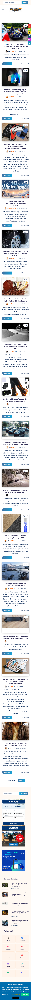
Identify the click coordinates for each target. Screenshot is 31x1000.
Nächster (21, 780)
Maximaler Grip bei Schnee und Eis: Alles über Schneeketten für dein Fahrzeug (15, 253)
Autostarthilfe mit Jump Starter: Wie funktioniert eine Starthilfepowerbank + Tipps (15, 146)
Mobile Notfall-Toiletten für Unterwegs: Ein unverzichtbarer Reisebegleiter (20, 885)
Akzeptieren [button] (25, 994)
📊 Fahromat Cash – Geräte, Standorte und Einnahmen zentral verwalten (15, 46)
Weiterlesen (8, 64)
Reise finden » (13, 823)
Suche (25, 2)
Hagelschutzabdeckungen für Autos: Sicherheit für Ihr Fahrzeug (20, 922)
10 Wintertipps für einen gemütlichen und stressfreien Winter (15, 203)
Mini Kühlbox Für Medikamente (20, 903)
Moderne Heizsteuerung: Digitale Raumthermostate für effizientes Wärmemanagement (15, 92)
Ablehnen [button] (15, 997)
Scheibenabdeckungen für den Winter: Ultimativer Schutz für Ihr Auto (15, 347)
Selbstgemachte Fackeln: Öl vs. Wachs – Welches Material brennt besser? (20, 913)
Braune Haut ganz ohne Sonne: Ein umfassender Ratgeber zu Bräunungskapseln (15, 681)
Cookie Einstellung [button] (14, 994)
